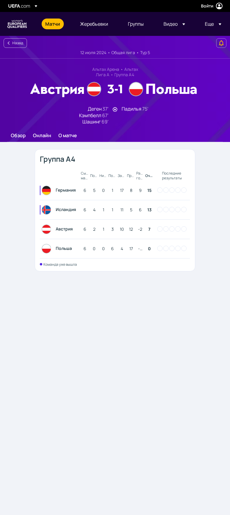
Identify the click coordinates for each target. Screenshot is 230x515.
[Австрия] (48, 229)
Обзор (18, 135)
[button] (174, 24)
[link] (52, 24)
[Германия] (48, 190)
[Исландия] (48, 210)
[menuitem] (55, 24)
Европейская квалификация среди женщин (17, 23)
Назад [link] (17, 42)
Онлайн (42, 135)
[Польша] (48, 248)
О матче (67, 135)
